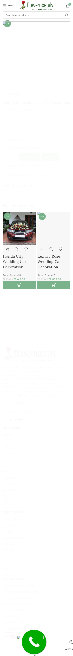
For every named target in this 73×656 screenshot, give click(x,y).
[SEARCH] (65, 359)
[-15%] (19, 227)
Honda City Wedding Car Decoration (14, 262)
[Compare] (7, 249)
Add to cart (29, 157)
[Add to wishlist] (25, 249)
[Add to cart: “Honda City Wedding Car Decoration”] (19, 285)
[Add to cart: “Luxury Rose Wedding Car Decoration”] (53, 285)
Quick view (16, 249)
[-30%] (53, 227)
